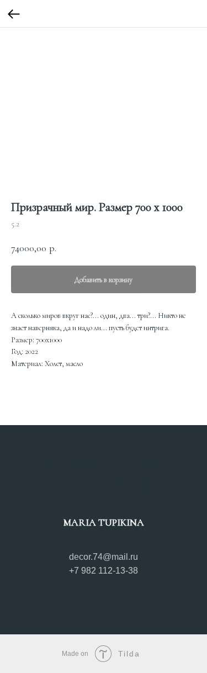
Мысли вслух (144, 464)
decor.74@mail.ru (103, 556)
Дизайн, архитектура (75, 464)
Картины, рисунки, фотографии (103, 485)
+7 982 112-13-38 (103, 570)
